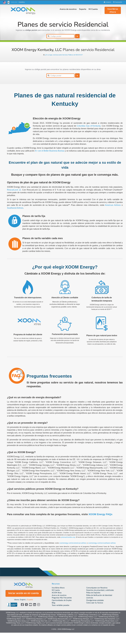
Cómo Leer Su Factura (94, 603)
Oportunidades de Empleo (62, 600)
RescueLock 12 (14, 190)
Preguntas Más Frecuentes (62, 598)
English (22, 600)
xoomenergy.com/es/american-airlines (72, 543)
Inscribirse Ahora (58, 588)
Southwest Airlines (15, 208)
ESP (22, 2)
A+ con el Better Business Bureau (49, 151)
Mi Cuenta (93, 9)
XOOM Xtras (57, 593)
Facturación (118, 2)
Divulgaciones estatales (95, 600)
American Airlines (113, 205)
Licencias (89, 598)
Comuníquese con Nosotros (96, 588)
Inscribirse (112, 10)
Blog (53, 603)
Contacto (108, 2)
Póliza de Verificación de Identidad (99, 595)
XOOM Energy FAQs (100, 514)
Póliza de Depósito (93, 593)
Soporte (82, 9)
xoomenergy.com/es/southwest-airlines (102, 543)
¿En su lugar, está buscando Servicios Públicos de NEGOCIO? (64, 55)
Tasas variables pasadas (60, 605)
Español (30, 600)
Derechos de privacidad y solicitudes (100, 590)
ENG (14, 2)
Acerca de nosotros (68, 9)
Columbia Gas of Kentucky (89, 126)
